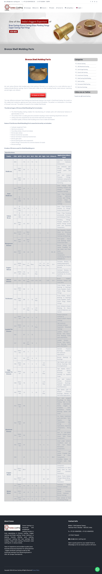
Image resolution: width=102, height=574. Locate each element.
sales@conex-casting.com (78, 539)
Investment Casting (83, 75)
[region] (51, 28)
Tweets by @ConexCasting (82, 96)
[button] (1, 28)
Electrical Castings (82, 87)
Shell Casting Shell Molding (84, 78)
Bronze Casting (81, 63)
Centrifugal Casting (83, 69)
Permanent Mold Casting (84, 84)
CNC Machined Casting (83, 66)
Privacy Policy (35, 570)
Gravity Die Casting (82, 72)
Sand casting (81, 81)
